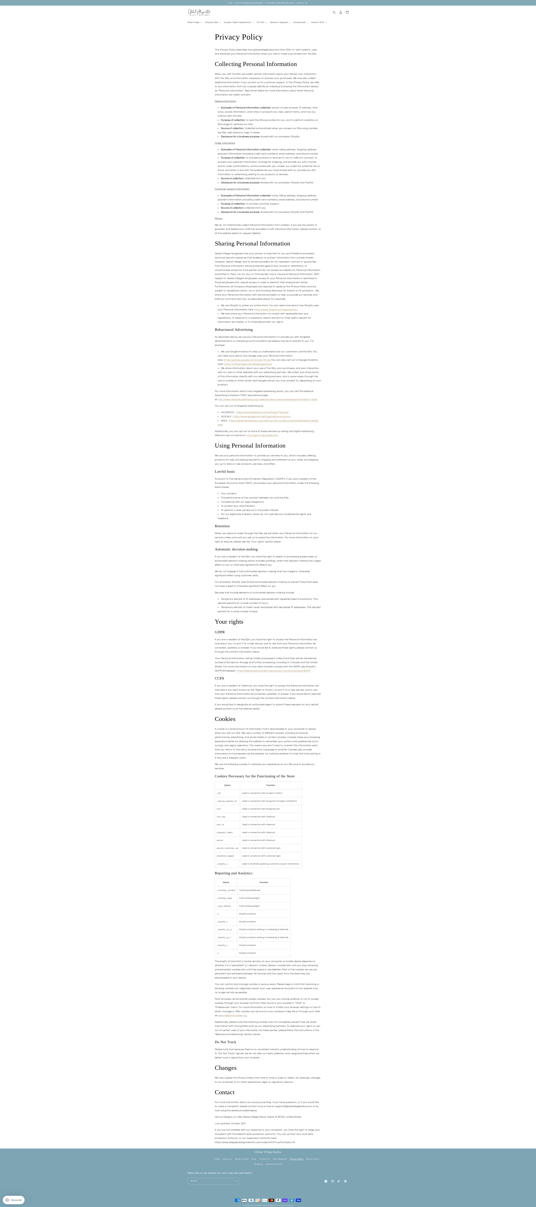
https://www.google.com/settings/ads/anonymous (261, 416)
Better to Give (242, 1159)
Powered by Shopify (284, 1205)
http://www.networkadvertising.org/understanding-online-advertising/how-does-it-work (267, 399)
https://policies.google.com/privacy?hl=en (247, 360)
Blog (253, 1159)
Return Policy (312, 1159)
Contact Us (264, 1159)
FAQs (217, 1159)
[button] (194, 22)
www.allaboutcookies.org (232, 1015)
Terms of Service (274, 1164)
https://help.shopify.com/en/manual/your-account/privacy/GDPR (273, 671)
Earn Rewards (280, 1159)
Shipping (258, 1164)
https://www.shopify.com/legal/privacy (275, 309)
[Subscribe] (237, 1181)
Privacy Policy (296, 1159)
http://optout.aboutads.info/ (262, 435)
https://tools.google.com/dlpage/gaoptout (248, 364)
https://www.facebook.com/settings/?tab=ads (262, 412)
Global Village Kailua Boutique (263, 1205)
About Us (227, 1159)
